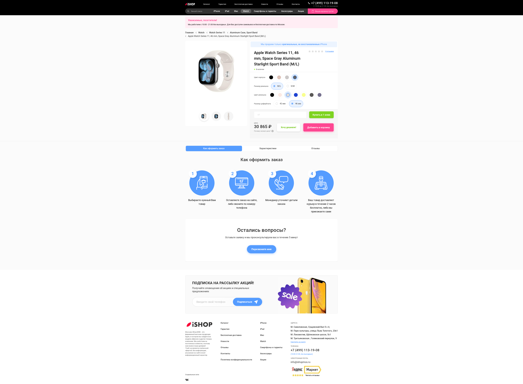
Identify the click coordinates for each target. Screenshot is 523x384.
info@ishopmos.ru (300, 362)
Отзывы (279, 4)
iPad (227, 11)
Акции (301, 11)
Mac (236, 11)
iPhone (217, 11)
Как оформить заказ (213, 148)
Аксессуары (287, 11)
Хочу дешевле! (288, 127)
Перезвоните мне (261, 249)
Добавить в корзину (318, 127)
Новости (264, 4)
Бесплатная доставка (244, 4)
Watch (246, 11)
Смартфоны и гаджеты (265, 11)
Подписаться (244, 301)
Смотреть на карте (298, 342)
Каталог (206, 4)
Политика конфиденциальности (236, 359)
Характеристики (267, 148)
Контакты (296, 4)
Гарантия (222, 4)
